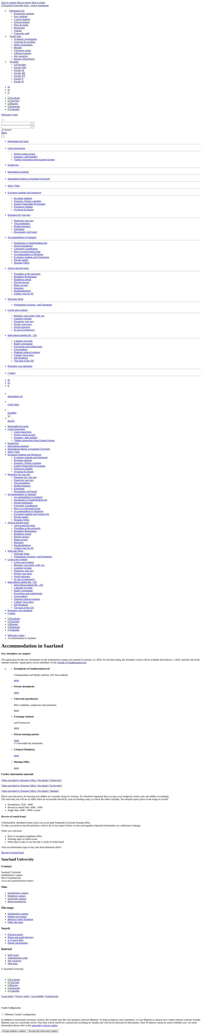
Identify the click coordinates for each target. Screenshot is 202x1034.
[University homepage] (25, 5)
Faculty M (19, 70)
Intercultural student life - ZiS (22, 335)
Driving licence (21, 282)
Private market (21, 260)
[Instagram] (14, 106)
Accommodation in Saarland (22, 237)
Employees (13, 165)
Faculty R (19, 81)
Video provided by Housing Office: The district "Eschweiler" (31, 785)
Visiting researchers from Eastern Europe (34, 159)
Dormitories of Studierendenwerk (30, 243)
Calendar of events (23, 341)
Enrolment (19, 229)
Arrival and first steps (18, 268)
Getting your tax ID (23, 293)
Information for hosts (18, 141)
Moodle (18, 47)
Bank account (21, 285)
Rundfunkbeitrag (22, 291)
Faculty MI (19, 73)
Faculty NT (19, 76)
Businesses (19, 27)
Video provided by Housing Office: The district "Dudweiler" (31, 780)
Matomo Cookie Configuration (20, 1014)
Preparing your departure (20, 366)
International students (18, 171)
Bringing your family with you (29, 315)
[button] (6, 129)
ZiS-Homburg (21, 358)
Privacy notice (22, 996)
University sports (22, 50)
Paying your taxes (23, 324)
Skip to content (8, 2)
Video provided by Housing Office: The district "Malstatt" (30, 791)
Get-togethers (20, 349)
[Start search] (32, 123)
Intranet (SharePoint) (24, 59)
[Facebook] (14, 98)
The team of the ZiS (24, 360)
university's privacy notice (44, 1025)
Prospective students (24, 13)
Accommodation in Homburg (28, 254)
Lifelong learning (22, 53)
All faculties (20, 64)
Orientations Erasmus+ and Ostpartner (33, 304)
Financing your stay (24, 220)
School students (22, 22)
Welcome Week (15, 299)
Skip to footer (38, 2)
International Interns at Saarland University (29, 178)
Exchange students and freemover (24, 192)
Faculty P (18, 78)
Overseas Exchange (24, 209)
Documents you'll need (25, 232)
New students (20, 16)
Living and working (17, 310)
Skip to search (24, 2)
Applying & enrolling (24, 42)
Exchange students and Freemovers (31, 257)
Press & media (21, 25)
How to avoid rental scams (27, 251)
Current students (22, 19)
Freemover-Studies (23, 206)
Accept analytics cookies (14, 1031)
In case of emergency (24, 330)
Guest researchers (16, 148)
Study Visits (14, 185)
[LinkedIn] (13, 109)
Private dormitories (23, 245)
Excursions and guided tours (28, 346)
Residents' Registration (25, 276)
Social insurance (22, 327)
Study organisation (23, 44)
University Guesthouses (26, 248)
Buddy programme (23, 343)
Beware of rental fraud (12, 852)
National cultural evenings (27, 352)
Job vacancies (21, 56)
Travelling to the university (27, 274)
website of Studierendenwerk (71, 662)
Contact (11, 373)
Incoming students (23, 198)
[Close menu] (2, 135)
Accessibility (37, 996)
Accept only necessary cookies (43, 1031)
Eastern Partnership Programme (29, 204)
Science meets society (25, 154)
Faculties (14, 61)
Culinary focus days (24, 355)
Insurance (19, 288)
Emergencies (52, 996)
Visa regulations (22, 223)
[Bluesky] (13, 103)
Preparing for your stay (19, 215)
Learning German (23, 318)
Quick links (15, 36)
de (9, 87)
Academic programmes (25, 39)
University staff (21, 33)
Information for (16, 10)
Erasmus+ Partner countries (27, 201)
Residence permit (22, 279)
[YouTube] (13, 100)
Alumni (17, 30)
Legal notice (7, 996)
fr (8, 92)
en (9, 89)
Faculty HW (20, 67)
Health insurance (22, 226)
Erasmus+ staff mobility (26, 156)
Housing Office (21, 262)
